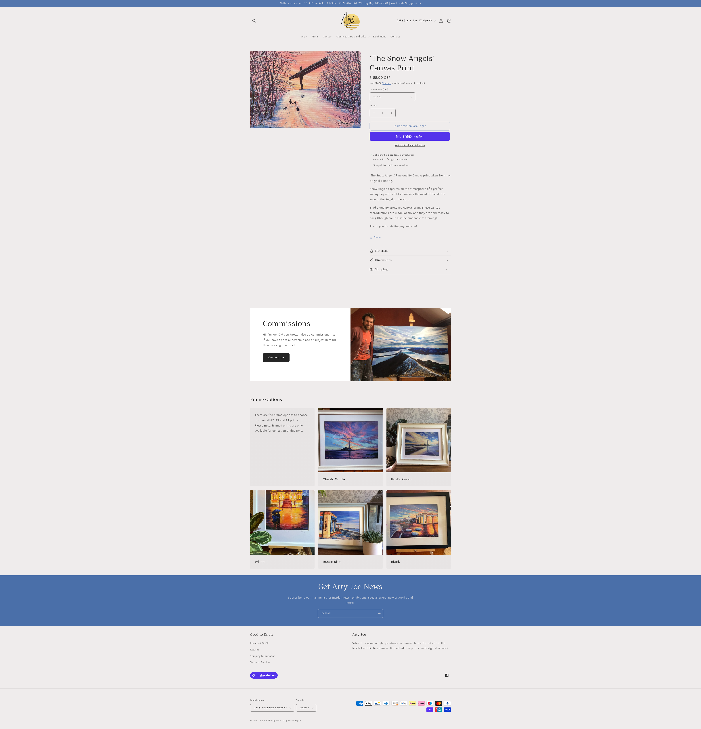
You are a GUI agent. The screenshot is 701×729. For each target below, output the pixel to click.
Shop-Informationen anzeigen (391, 165)
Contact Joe (276, 357)
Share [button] (377, 237)
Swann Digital (294, 721)
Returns (254, 649)
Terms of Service (260, 662)
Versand (386, 83)
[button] (254, 21)
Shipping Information (262, 656)
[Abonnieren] (379, 613)
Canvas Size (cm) (379, 89)
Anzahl (373, 105)
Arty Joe (263, 721)
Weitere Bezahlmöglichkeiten (410, 145)
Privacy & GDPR (259, 643)
